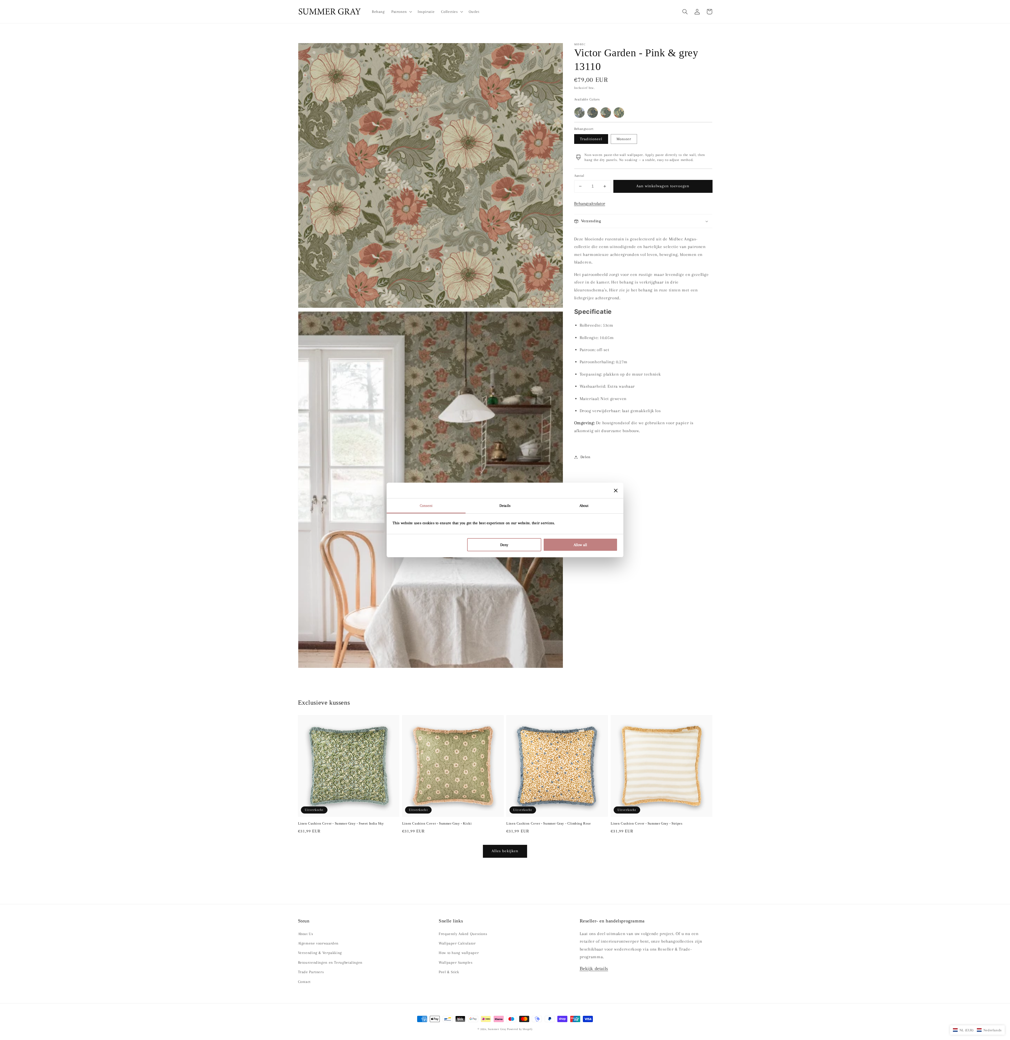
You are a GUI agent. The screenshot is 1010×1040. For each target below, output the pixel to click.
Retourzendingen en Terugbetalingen (330, 962)
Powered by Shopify (519, 1029)
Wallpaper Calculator (457, 943)
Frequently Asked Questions (463, 934)
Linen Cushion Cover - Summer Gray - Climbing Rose (548, 823)
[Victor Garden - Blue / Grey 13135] (592, 112)
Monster (624, 139)
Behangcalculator (589, 203)
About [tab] (584, 505)
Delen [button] (585, 457)
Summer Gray (497, 1029)
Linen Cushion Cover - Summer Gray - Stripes (647, 823)
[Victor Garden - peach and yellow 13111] (619, 112)
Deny (504, 545)
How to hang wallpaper (459, 953)
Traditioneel (591, 139)
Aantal (579, 176)
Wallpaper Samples (456, 962)
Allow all (580, 545)
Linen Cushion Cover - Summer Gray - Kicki (437, 823)
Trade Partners (311, 972)
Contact (304, 982)
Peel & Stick (449, 972)
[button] (685, 12)
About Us (305, 934)
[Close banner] (616, 490)
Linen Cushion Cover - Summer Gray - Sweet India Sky (341, 823)
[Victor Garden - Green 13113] (605, 112)
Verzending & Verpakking (320, 953)
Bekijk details (594, 968)
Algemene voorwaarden (318, 943)
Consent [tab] (426, 505)
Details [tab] (505, 505)
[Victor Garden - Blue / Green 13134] (579, 112)
